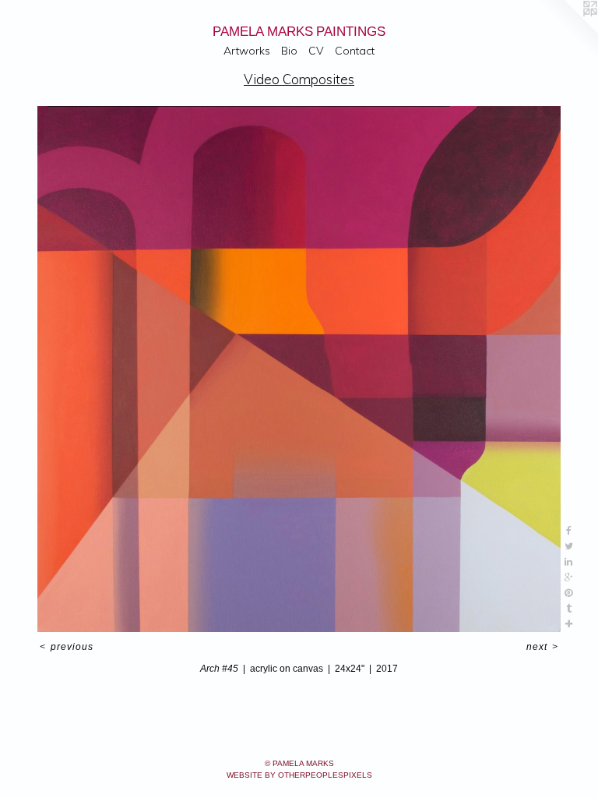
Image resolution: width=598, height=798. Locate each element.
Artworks (246, 51)
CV (316, 51)
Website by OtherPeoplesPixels (299, 775)
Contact (355, 51)
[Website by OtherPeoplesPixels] (567, 31)
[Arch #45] (299, 369)
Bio (289, 51)
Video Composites (299, 79)
